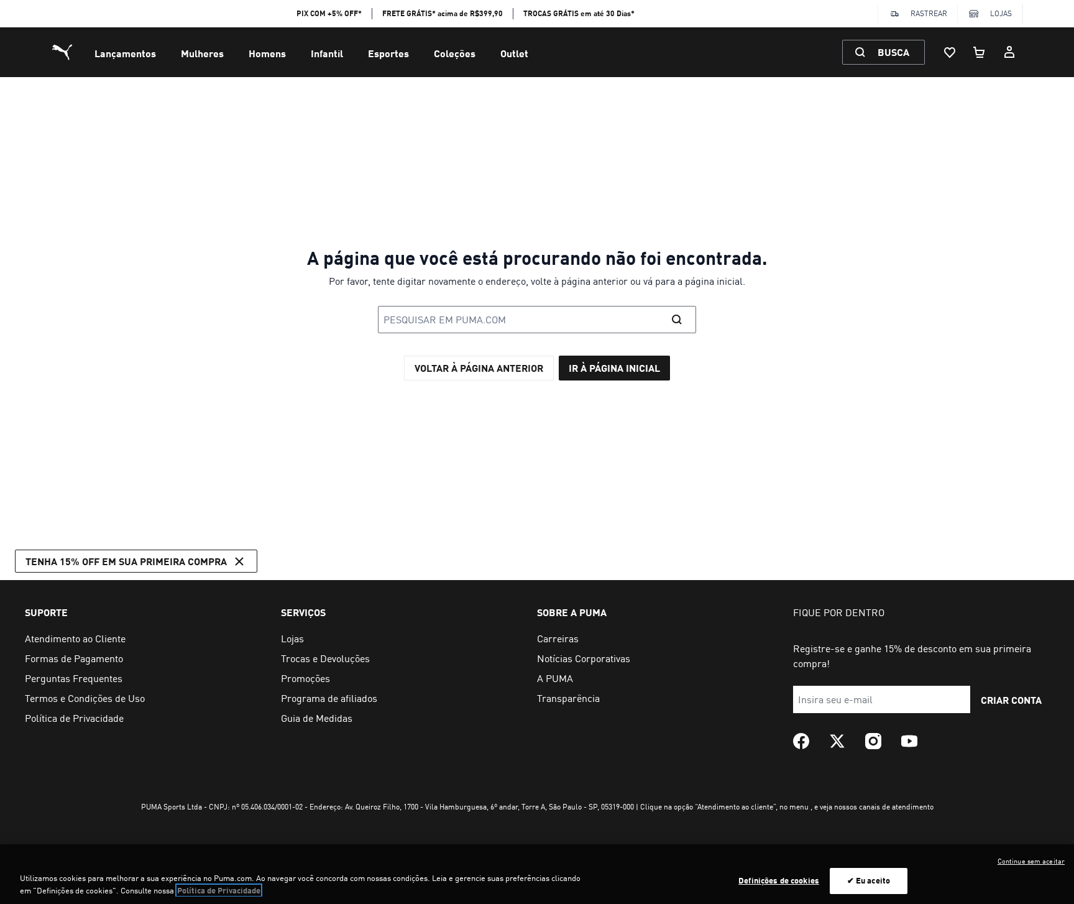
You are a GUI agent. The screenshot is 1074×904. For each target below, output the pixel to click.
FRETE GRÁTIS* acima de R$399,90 (442, 13)
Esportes (388, 53)
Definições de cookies (778, 880)
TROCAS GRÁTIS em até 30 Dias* (579, 13)
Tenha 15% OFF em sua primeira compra (126, 561)
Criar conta (1011, 700)
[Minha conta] (1009, 52)
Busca (893, 52)
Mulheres (202, 53)
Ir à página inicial (614, 368)
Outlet (514, 53)
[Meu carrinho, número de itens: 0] (979, 52)
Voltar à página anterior (479, 368)
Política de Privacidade (218, 890)
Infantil (327, 53)
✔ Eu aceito (868, 880)
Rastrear (929, 13)
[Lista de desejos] (949, 52)
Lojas (1001, 13)
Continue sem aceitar (1031, 861)
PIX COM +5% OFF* (329, 13)
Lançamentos (125, 53)
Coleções (454, 53)
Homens (267, 53)
